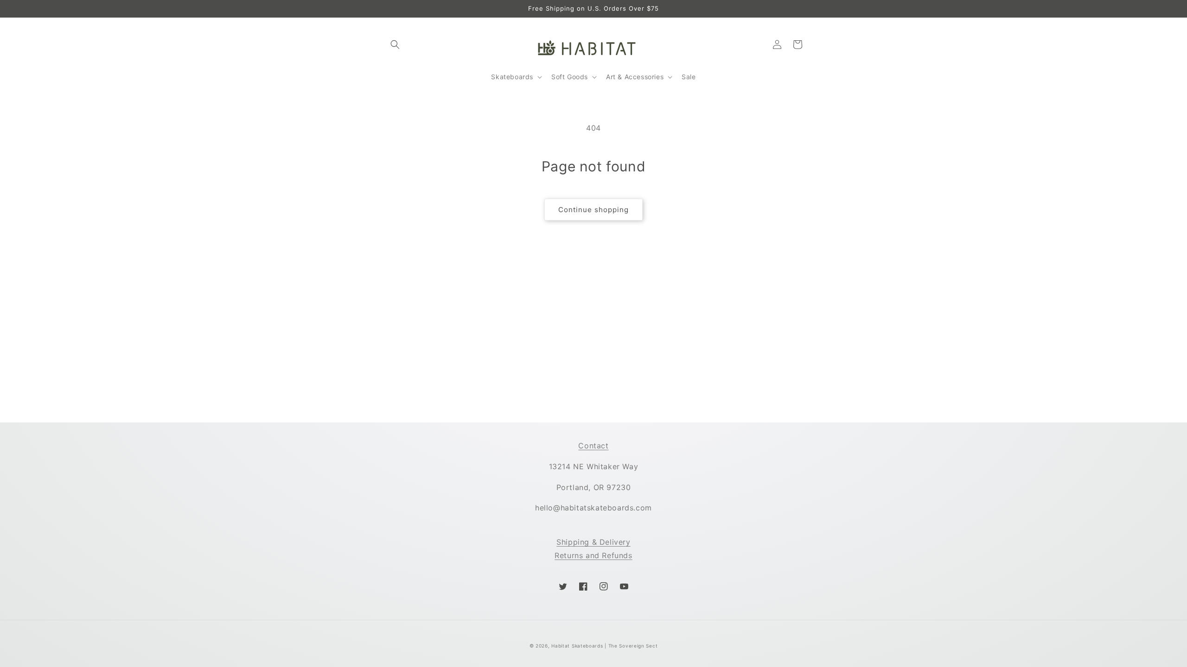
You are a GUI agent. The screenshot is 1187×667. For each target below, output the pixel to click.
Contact (593, 445)
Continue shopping (593, 209)
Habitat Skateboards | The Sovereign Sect (604, 645)
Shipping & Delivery (593, 542)
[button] (395, 44)
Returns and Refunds (593, 555)
